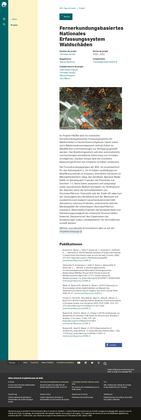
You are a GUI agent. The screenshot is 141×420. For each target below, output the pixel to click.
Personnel (34, 363)
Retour (67, 17)
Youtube (78, 363)
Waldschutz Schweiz (80, 394)
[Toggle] (4, 19)
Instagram (98, 363)
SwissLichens (45, 394)
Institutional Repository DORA (75, 260)
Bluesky (92, 363)
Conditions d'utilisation (65, 363)
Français (12, 363)
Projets (14, 25)
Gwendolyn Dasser (69, 70)
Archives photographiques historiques (54, 382)
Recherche (4, 24)
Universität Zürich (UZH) (104, 62)
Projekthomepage (69, 231)
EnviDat (11, 382)
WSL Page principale (67, 8)
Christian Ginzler (67, 54)
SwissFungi (12, 394)
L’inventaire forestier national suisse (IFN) (85, 383)
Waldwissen (108, 394)
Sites (25, 363)
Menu (14, 19)
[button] (113, 345)
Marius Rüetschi (67, 62)
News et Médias (47, 363)
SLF (105, 363)
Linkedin (85, 363)
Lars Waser (65, 79)
